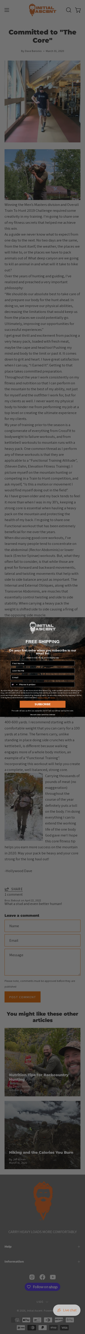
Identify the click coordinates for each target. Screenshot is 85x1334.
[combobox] (14, 684)
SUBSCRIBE (42, 704)
